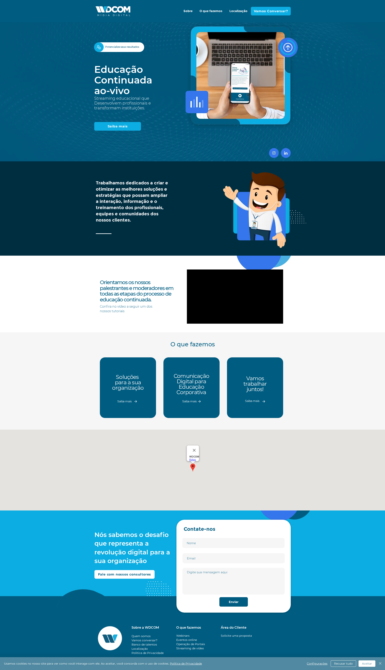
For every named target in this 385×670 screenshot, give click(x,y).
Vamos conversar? (144, 640)
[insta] (274, 153)
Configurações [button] (317, 663)
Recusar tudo (343, 663)
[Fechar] (380, 663)
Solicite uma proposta (236, 635)
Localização (140, 649)
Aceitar (367, 663)
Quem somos (141, 636)
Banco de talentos (144, 644)
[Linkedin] (286, 153)
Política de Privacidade (148, 653)
